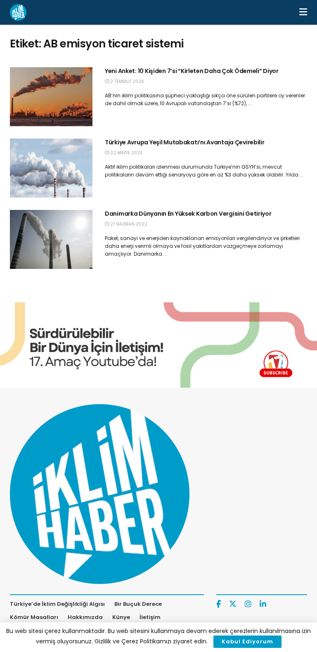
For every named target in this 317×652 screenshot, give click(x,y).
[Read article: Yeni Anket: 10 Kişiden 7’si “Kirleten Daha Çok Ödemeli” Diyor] (51, 96)
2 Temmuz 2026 (126, 81)
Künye (121, 617)
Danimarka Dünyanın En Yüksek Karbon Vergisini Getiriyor (188, 213)
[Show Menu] (303, 12)
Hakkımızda (85, 617)
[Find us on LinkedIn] (263, 604)
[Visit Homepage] (18, 12)
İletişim (150, 617)
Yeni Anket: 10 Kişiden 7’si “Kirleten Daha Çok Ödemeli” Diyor (192, 71)
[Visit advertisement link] (158, 345)
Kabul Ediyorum (247, 641)
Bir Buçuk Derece (138, 604)
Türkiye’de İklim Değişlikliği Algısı (57, 604)
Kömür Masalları (34, 617)
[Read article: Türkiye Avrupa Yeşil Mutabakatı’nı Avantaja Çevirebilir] (51, 168)
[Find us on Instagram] (248, 604)
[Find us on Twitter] (233, 604)
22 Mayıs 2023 (125, 153)
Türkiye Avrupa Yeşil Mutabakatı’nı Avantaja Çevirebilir (185, 142)
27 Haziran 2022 (128, 224)
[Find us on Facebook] (218, 604)
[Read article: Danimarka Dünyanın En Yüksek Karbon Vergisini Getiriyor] (51, 239)
